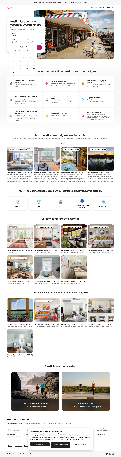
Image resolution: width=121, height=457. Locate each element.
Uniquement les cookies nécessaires (60, 445)
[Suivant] (63, 143)
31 (13, 72)
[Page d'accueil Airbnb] (11, 7)
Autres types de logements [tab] (33, 423)
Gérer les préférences (81, 444)
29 (30, 69)
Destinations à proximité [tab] (14, 423)
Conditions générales (36, 454)
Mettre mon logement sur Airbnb (102, 7)
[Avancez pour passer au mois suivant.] (33, 47)
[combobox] (26, 36)
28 (27, 69)
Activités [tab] (69, 423)
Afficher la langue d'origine (79, 2)
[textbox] (18, 42)
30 (34, 69)
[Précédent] (57, 143)
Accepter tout (40, 444)
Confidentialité (24, 454)
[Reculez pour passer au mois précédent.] (13, 47)
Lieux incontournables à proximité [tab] (53, 423)
